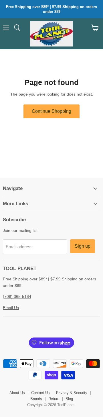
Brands (36, 399)
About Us (17, 393)
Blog (69, 399)
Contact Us (40, 393)
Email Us (11, 307)
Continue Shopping (51, 111)
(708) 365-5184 (17, 296)
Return (53, 399)
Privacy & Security (71, 393)
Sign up (82, 246)
